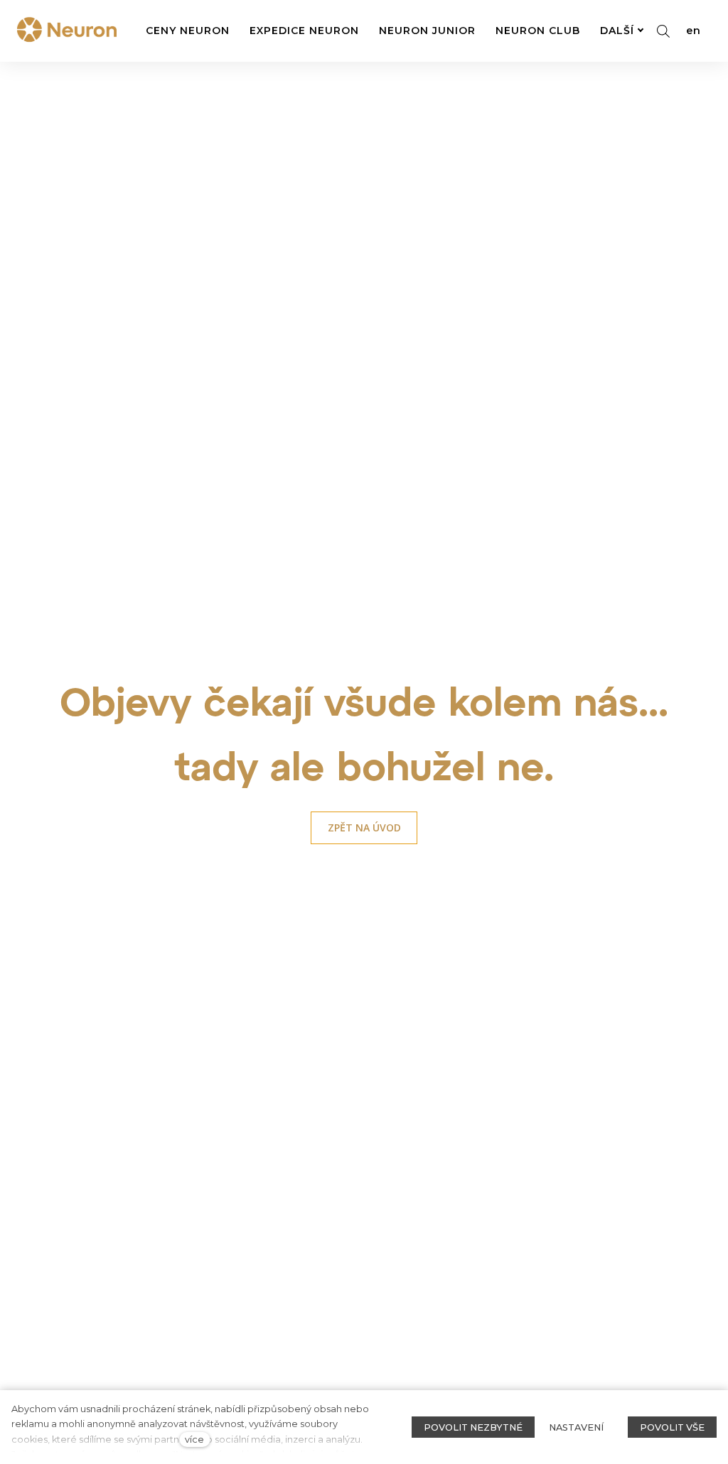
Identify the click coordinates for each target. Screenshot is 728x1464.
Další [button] (617, 30)
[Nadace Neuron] (67, 31)
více (194, 1439)
